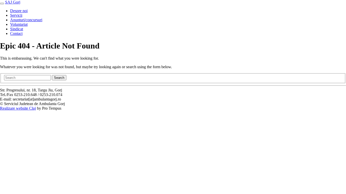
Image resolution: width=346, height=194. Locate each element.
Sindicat (16, 29)
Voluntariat (19, 24)
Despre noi (19, 11)
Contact (16, 33)
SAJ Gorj (12, 2)
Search (59, 78)
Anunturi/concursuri (26, 20)
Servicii (16, 15)
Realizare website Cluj (18, 108)
